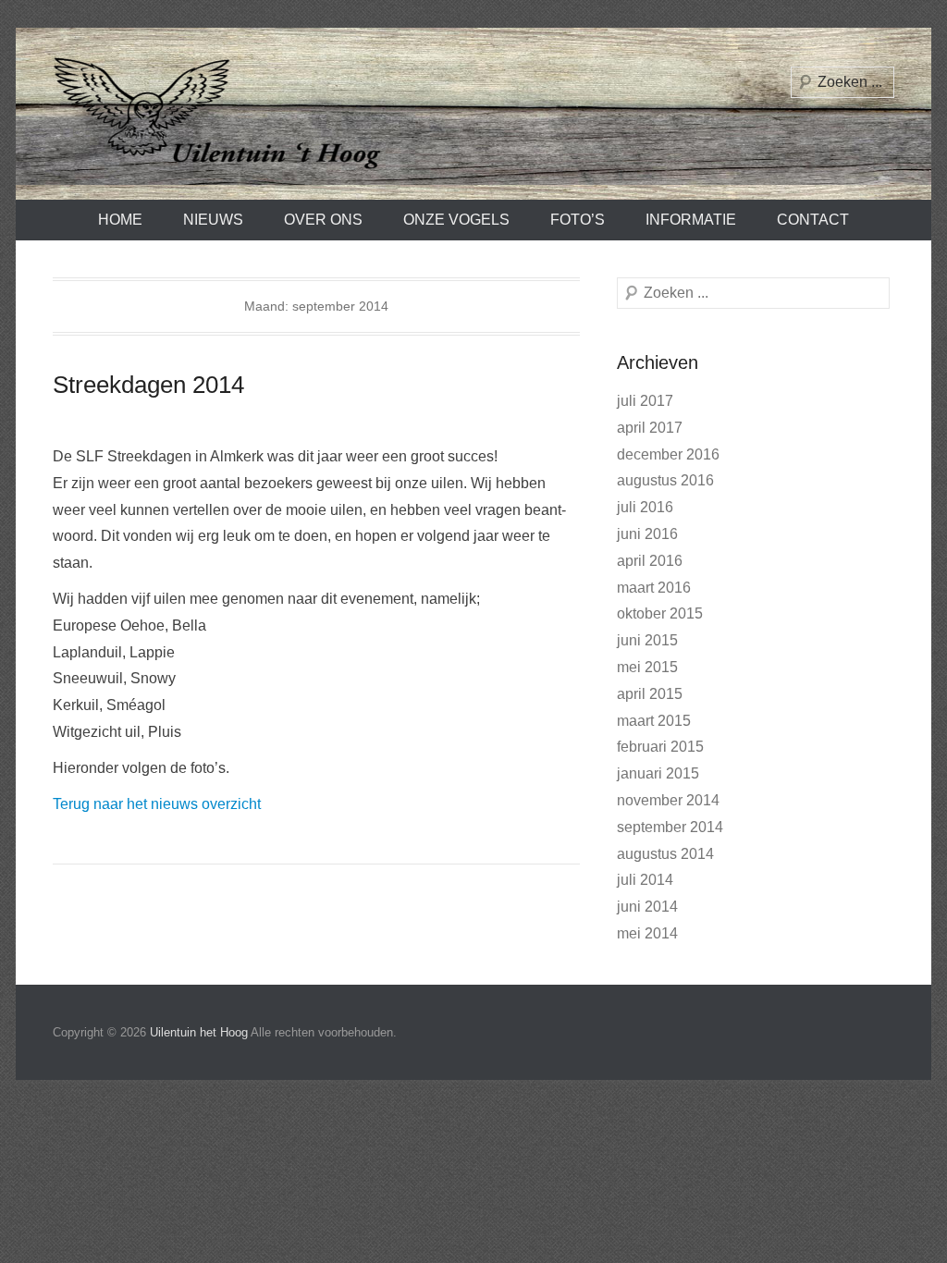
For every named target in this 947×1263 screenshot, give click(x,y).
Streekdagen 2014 (148, 385)
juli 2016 (645, 507)
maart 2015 (654, 721)
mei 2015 (647, 667)
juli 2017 (645, 401)
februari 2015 (660, 746)
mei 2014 (647, 933)
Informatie (691, 219)
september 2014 (670, 827)
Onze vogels (456, 219)
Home (120, 219)
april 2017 (650, 427)
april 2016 (650, 561)
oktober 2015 (660, 613)
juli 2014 (645, 880)
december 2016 (668, 454)
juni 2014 (647, 906)
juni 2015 (647, 640)
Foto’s (577, 219)
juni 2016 (647, 534)
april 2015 (650, 694)
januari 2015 (658, 773)
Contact (813, 219)
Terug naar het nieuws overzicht (157, 804)
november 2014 (668, 800)
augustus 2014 (665, 854)
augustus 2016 (665, 480)
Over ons (323, 219)
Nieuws (213, 219)
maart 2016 (654, 587)
